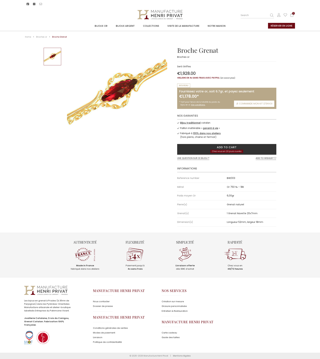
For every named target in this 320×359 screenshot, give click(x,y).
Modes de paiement (104, 332)
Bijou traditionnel (190, 122)
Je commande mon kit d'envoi (254, 103)
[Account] (279, 15)
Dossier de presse (103, 306)
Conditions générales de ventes (110, 328)
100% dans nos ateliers (207, 133)
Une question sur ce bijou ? (193, 158)
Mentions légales (182, 355)
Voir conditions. (198, 104)
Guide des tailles (171, 337)
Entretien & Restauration (175, 311)
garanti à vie (210, 128)
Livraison (97, 337)
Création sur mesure (173, 301)
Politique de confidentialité (107, 342)
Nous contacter (101, 301)
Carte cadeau (169, 332)
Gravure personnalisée (174, 306)
